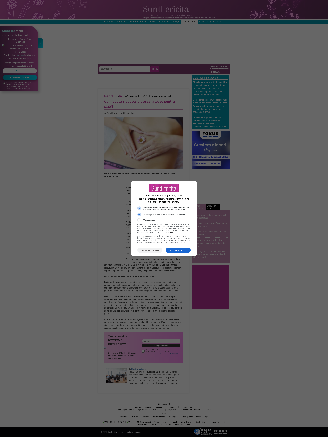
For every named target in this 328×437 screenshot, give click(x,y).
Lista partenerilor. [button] (167, 232)
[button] (164, 220)
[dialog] (164, 218)
